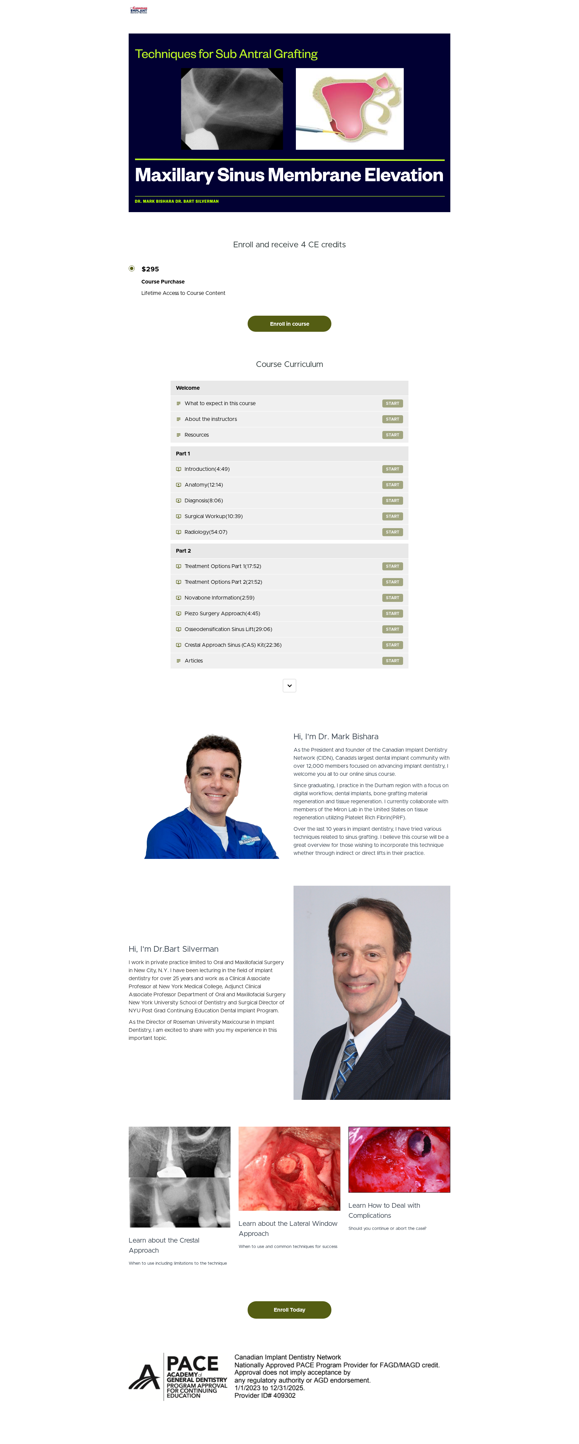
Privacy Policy (435, 1434)
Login (422, 10)
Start (392, 403)
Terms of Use (435, 1427)
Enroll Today (290, 1310)
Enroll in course (289, 324)
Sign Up (442, 10)
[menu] (430, 10)
